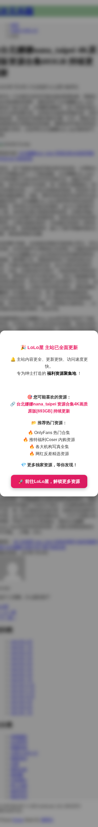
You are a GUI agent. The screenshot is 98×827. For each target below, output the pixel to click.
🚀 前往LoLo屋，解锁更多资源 (49, 481)
